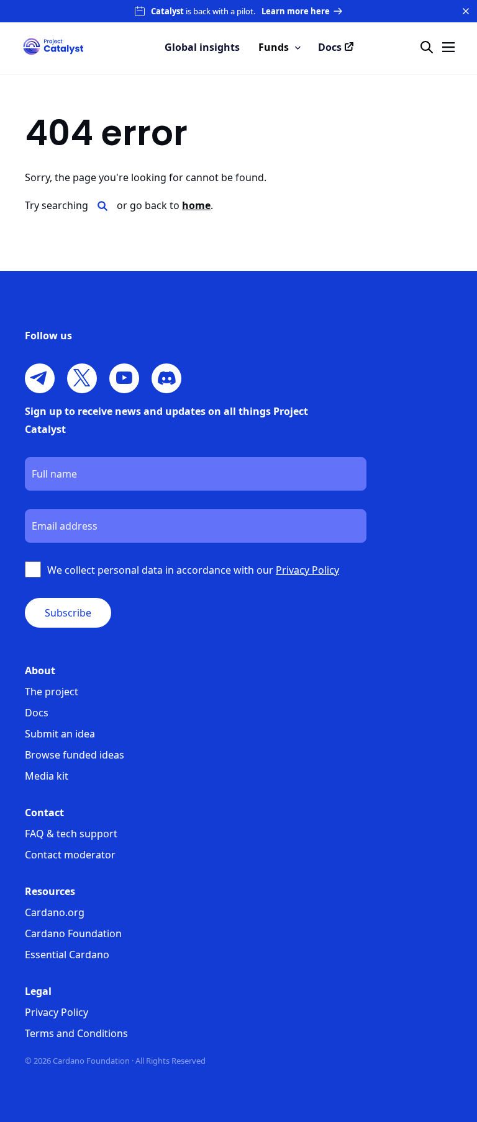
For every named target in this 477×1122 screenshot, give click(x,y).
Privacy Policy (56, 1012)
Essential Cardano (67, 954)
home (196, 205)
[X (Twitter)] (82, 378)
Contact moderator (70, 855)
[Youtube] (124, 378)
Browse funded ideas (74, 755)
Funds (273, 47)
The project (51, 691)
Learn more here (295, 11)
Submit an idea (60, 734)
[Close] (466, 11)
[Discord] (166, 378)
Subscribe (68, 613)
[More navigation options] (448, 47)
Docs (36, 712)
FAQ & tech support (71, 833)
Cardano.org (54, 912)
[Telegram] (40, 378)
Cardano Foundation (73, 933)
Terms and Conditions (76, 1033)
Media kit (46, 776)
